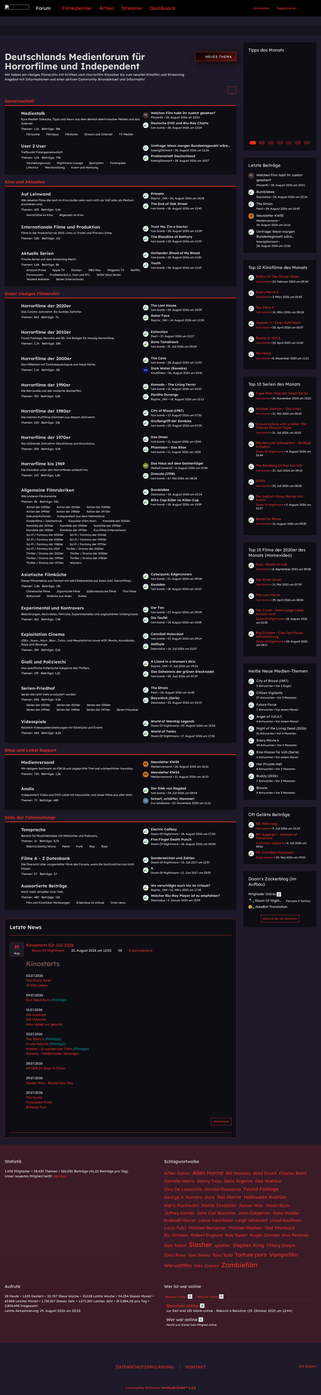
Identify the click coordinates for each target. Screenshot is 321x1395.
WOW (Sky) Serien (109, 275)
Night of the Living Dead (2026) (281, 728)
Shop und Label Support (30, 750)
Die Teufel (159, 618)
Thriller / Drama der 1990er (45, 558)
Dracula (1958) (163, 474)
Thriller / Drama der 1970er (45, 563)
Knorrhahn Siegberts (270, 843)
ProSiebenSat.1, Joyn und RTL (70, 275)
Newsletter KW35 (165, 762)
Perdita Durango (164, 395)
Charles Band (292, 1173)
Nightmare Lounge (70, 163)
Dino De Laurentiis (183, 1189)
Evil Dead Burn (38, 1000)
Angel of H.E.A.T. (269, 716)
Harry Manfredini (181, 1205)
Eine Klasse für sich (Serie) (277, 752)
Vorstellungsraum (38, 163)
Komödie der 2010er (40, 525)
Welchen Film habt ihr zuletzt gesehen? (183, 113)
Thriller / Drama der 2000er (89, 553)
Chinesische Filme (38, 591)
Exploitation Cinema (43, 634)
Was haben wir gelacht (44, 1024)
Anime (82, 596)
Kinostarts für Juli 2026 (50, 945)
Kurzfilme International (110, 530)
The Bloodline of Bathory (171, 237)
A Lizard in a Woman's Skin (173, 661)
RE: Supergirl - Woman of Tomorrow (276, 836)
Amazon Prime (36, 270)
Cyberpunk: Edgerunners (171, 574)
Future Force (266, 704)
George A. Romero (183, 1197)
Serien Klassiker (127, 709)
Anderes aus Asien (59, 596)
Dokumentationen (38, 516)
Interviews (118, 902)
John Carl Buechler (216, 1213)
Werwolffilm (178, 1265)
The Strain (159, 688)
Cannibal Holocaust (167, 634)
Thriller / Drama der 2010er (45, 553)
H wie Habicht (37, 1044)
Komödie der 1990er (107, 525)
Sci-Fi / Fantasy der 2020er (44, 535)
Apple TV (58, 270)
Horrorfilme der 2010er (46, 332)
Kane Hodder (286, 1213)
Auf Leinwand (36, 194)
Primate (157, 194)
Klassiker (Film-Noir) (82, 521)
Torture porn (251, 1254)
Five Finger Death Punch (171, 839)
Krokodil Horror (180, 1220)
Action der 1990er (38, 511)
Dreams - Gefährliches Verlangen (52, 1053)
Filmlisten (71, 134)
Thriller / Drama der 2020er (85, 548)
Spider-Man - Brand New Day (49, 1083)
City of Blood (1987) (167, 411)
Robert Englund (207, 1235)
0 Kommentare (140, 950)
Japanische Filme (68, 591)
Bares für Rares (268, 519)
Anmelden (262, 8)
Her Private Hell (269, 764)
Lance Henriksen (215, 1220)
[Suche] (308, 8)
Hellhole (157, 644)
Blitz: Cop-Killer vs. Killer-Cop (175, 500)
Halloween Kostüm (265, 1197)
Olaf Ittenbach (280, 1228)
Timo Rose (175, 1255)
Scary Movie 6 (267, 292)
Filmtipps (52, 134)
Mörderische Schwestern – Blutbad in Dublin (283, 445)
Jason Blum (278, 1205)
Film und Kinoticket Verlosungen (48, 902)
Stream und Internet (98, 134)
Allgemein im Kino (71, 215)
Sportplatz (96, 163)
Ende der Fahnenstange (30, 817)
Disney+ (76, 270)
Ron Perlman (295, 1235)
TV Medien (126, 134)
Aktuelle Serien (37, 253)
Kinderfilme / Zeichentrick (44, 521)
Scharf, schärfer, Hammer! (172, 799)
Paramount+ (34, 275)
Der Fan (157, 607)
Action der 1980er (68, 511)
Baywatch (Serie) (165, 698)
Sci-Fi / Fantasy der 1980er (44, 544)
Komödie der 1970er (73, 530)
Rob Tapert (236, 1235)
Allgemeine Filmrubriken (47, 490)
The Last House (163, 305)
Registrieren (286, 8)
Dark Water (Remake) (169, 368)
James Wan (251, 1205)
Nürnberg (263, 353)
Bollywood (33, 596)
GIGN (260, 481)
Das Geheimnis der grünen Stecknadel (182, 671)
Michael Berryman (207, 1228)
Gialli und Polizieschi (43, 662)
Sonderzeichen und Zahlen (173, 858)
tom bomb (263, 281)
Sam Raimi (175, 1245)
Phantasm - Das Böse (168, 447)
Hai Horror (229, 1197)
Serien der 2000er (99, 705)
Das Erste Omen (269, 579)
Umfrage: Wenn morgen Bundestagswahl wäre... (190, 146)
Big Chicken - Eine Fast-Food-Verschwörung (280, 634)
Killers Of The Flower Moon (277, 276)
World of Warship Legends (172, 721)
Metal (66, 846)
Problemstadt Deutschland (173, 156)
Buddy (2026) (267, 776)
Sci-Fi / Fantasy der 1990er (88, 539)
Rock (104, 846)
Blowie (261, 788)
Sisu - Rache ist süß (271, 564)
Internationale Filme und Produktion (60, 227)
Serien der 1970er (98, 709)
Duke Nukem (265, 857)
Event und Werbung (84, 167)
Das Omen (159, 437)
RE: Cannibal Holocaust (275, 852)
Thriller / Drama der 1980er (88, 558)
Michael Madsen (245, 1228)
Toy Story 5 (35, 1039)
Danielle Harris (179, 1181)
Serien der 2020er (38, 705)
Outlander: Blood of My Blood (175, 253)
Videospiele (33, 721)
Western (76, 563)
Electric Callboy (164, 829)
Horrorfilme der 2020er (46, 306)
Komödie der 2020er (116, 521)
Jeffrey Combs (179, 1213)
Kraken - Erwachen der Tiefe (49, 1049)
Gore (210, 1197)
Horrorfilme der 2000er (46, 358)
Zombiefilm (239, 1265)
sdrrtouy (60, 1176)
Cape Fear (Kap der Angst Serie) (282, 393)
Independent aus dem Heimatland (81, 516)
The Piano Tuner (38, 980)
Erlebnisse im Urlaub (90, 902)
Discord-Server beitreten (280, 918)
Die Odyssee (36, 1015)
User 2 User (33, 146)
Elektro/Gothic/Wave (41, 846)
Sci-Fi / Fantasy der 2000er (44, 539)
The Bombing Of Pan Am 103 (279, 465)
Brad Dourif (265, 1173)
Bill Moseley (238, 1173)
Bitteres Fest (36, 1107)
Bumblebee (160, 490)
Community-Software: (160, 1388)
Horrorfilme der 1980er (46, 411)
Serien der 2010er (68, 705)
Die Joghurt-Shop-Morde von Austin (279, 498)
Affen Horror (177, 1173)
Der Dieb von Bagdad (168, 788)
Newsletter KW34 (165, 772)
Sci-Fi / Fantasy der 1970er (88, 544)
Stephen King (248, 1245)
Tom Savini (199, 1255)
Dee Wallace (268, 1181)
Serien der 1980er (68, 709)
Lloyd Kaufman (285, 1220)
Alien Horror (208, 1172)
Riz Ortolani (176, 1235)
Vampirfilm (283, 1254)
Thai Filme (129, 591)
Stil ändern (307, 1366)
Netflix (135, 270)
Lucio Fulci (175, 1228)
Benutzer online (182, 1305)
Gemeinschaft (19, 101)
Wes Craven (206, 1265)
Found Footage (261, 1189)
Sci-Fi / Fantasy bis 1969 (43, 548)
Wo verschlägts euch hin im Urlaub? (180, 885)
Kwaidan (158, 584)
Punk (79, 846)
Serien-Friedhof (38, 688)
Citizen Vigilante (269, 693)
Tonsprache (33, 829)
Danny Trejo (209, 1181)
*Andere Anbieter (38, 279)
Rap (92, 846)
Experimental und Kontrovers (52, 608)
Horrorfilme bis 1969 (43, 463)
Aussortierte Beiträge (44, 886)
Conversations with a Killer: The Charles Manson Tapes (281, 426)
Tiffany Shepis (280, 1245)
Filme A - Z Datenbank (45, 858)
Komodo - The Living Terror (173, 384)
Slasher (200, 1244)
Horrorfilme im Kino (39, 215)
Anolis (27, 788)
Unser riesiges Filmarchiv (32, 293)
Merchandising (55, 167)
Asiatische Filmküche (44, 574)
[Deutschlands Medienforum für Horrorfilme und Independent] (17, 7)
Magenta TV (115, 270)
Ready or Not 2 (268, 338)
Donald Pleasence (222, 1189)
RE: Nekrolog (266, 824)
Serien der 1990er (38, 709)
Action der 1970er (98, 511)
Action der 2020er (38, 507)
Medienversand (37, 762)
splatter (222, 1245)
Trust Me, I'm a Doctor (169, 226)
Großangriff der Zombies (171, 421)
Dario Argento (238, 1181)
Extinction (159, 332)
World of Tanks (163, 731)
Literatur (32, 167)
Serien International (69, 279)
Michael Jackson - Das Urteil (278, 409)
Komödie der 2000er (73, 525)
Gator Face (160, 315)
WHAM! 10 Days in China (45, 1068)
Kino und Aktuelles (25, 181)
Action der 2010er (68, 507)
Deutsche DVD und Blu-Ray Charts (179, 123)
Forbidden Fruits (39, 1102)
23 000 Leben (36, 985)
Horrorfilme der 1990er (45, 385)
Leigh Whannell (251, 1220)
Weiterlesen (221, 1121)
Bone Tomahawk (165, 342)
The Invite (34, 1097)
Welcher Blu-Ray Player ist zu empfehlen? (185, 896)
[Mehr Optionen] (231, 90)
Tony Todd (222, 1255)
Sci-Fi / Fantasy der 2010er (88, 535)
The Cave (158, 358)
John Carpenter (254, 1213)
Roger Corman (265, 1235)
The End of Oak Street (169, 204)
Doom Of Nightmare (270, 451)
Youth (156, 263)
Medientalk (33, 113)
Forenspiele (118, 163)
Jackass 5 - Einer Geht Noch (278, 323)
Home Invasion (218, 1205)
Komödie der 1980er (40, 530)
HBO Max (94, 270)
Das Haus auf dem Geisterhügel (177, 463)
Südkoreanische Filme (101, 591)
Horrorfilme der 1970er (45, 437)
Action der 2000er (99, 507)
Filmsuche (33, 134)
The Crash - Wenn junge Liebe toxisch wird (279, 612)
